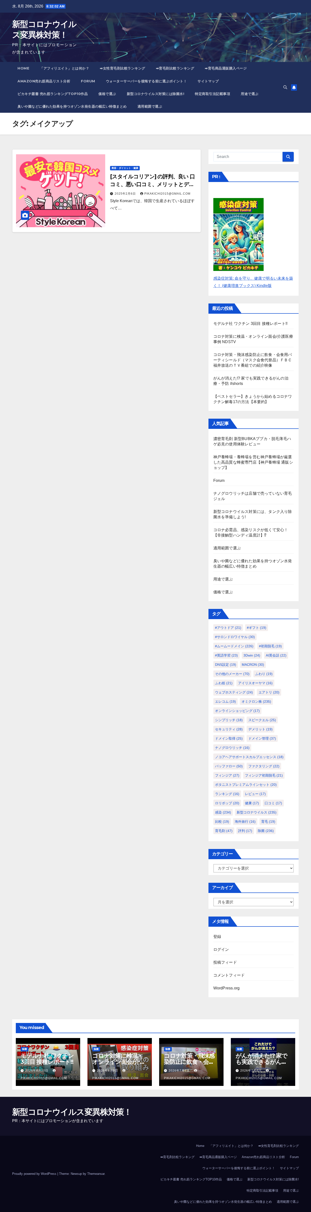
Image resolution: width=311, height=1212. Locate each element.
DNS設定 (225, 665)
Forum (88, 81)
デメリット (260, 729)
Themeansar (95, 1174)
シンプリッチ (229, 720)
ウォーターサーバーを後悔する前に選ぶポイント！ (146, 81)
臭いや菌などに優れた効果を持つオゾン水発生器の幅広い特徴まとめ (72, 106)
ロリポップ (227, 803)
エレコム (225, 701)
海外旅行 (245, 821)
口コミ (273, 803)
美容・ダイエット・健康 (125, 168)
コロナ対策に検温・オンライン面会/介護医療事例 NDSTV (118, 1061)
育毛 (268, 821)
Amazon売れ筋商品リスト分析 (43, 81)
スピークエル (262, 720)
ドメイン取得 (229, 738)
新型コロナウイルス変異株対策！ (72, 1112)
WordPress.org (226, 988)
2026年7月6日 (180, 1070)
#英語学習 (226, 655)
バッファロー (229, 766)
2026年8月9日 (108, 1070)
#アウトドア (228, 628)
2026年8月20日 (37, 1070)
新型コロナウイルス (256, 812)
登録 (217, 937)
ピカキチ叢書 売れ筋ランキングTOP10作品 (52, 94)
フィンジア (227, 775)
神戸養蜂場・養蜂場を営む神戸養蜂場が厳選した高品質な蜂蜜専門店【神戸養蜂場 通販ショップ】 (253, 462)
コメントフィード (229, 975)
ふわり (264, 674)
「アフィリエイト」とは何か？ (64, 68)
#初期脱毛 (270, 646)
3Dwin (251, 655)
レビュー (255, 794)
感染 (223, 812)
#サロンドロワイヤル (235, 637)
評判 (245, 831)
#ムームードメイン (234, 646)
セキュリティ (229, 729)
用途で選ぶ (250, 94)
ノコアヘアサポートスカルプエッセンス (249, 757)
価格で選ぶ (107, 94)
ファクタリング (263, 766)
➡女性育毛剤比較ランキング (122, 68)
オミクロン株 (256, 701)
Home (23, 68)
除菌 (266, 831)
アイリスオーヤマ (255, 683)
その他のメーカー (232, 674)
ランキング (227, 794)
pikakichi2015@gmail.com (167, 193)
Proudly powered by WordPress (34, 1174)
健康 (252, 803)
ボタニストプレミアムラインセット (246, 785)
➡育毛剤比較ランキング (175, 68)
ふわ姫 (224, 683)
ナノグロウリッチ (232, 748)
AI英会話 (276, 655)
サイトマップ (208, 81)
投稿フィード (225, 962)
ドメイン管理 (262, 738)
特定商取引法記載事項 (212, 94)
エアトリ (269, 692)
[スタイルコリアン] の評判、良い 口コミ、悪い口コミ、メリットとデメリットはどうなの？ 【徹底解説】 (152, 184)
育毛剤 (224, 831)
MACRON (253, 665)
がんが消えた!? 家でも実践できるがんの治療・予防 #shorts (261, 1061)
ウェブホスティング (234, 692)
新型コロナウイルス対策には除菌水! (155, 94)
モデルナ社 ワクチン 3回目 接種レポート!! (250, 323)
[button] (285, 87)
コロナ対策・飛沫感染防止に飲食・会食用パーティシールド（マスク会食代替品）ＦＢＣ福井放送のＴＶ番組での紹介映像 (252, 360)
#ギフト (256, 628)
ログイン (221, 949)
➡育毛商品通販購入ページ (226, 68)
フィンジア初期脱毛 (264, 775)
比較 (222, 821)
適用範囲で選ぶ (150, 106)
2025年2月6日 (126, 193)
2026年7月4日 (251, 1070)
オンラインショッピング (237, 711)
